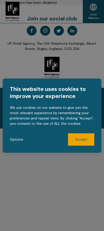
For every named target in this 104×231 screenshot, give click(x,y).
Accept (81, 139)
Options (16, 139)
